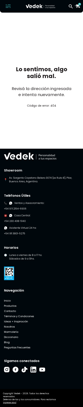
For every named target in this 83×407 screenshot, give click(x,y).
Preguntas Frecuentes (17, 347)
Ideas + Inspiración (16, 321)
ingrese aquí (9, 402)
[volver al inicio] (30, 156)
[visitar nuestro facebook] (15, 370)
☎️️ (5, 215)
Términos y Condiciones (19, 316)
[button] (71, 6)
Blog (7, 342)
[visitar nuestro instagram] (6, 369)
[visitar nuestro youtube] (42, 370)
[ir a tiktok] (24, 369)
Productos (10, 306)
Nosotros (9, 326)
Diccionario (11, 337)
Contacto (10, 311)
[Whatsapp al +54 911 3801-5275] (10, 203)
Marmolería (11, 332)
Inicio (7, 300)
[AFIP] (9, 273)
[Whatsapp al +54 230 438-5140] (10, 215)
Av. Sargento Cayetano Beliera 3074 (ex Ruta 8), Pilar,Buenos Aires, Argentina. (40, 179)
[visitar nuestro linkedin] (33, 370)
